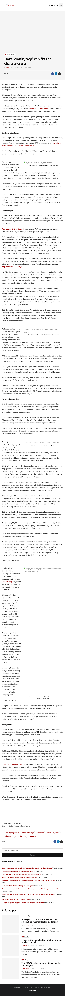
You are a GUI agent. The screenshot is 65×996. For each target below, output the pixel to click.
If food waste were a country (39, 109)
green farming (20, 836)
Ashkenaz (8, 67)
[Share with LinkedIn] (56, 73)
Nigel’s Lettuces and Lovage (12, 267)
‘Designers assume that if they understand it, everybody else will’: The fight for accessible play (31, 889)
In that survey (7, 582)
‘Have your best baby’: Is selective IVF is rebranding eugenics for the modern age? (27, 868)
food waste (7, 836)
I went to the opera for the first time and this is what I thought (22, 874)
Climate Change (28, 833)
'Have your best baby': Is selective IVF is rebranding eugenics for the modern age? (40, 920)
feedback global (53, 833)
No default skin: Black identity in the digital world (17, 871)
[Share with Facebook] (52, 73)
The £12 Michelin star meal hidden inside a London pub (19, 877)
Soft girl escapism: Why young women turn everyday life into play (23, 902)
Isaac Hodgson (26, 925)
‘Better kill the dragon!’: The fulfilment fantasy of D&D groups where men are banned (29, 894)
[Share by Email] (59, 73)
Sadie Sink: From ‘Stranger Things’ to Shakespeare (18, 886)
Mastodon (32, 990)
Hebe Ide (25, 945)
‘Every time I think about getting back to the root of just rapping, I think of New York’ (29, 880)
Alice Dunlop (26, 968)
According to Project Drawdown (13, 765)
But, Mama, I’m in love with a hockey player (16, 899)
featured (40, 833)
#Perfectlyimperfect (11, 833)
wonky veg (33, 836)
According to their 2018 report (13, 229)
